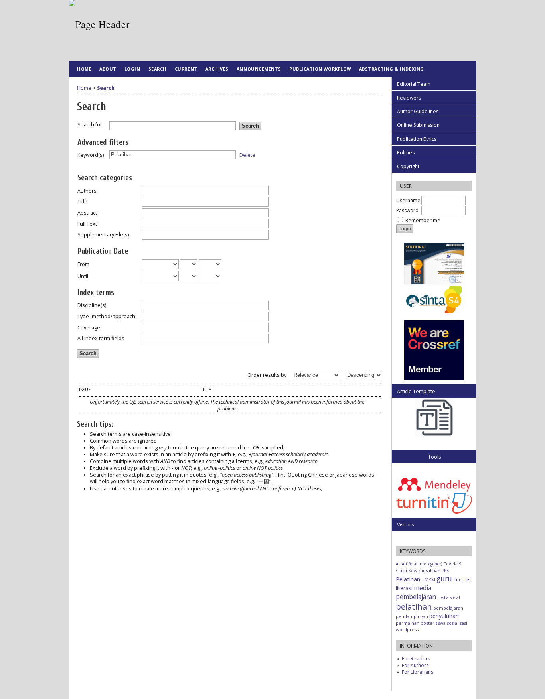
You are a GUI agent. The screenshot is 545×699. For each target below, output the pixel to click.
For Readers (416, 658)
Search (157, 69)
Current (186, 69)
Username (408, 200)
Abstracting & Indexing (391, 69)
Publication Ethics (416, 139)
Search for (89, 124)
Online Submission (418, 125)
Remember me (422, 220)
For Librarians (417, 672)
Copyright (408, 166)
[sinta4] (434, 311)
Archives (217, 69)
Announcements (259, 69)
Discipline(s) (91, 305)
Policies (406, 152)
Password (407, 210)
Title (82, 201)
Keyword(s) (90, 155)
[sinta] (434, 283)
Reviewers (409, 98)
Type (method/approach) (106, 316)
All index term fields (100, 338)
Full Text (87, 224)
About (108, 69)
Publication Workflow (320, 69)
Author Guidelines (417, 111)
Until (82, 276)
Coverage (88, 327)
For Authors (415, 665)
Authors (87, 190)
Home (84, 69)
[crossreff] (434, 378)
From (83, 264)
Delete (247, 154)
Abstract (87, 212)
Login (132, 69)
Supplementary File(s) (103, 234)
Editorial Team (413, 84)
